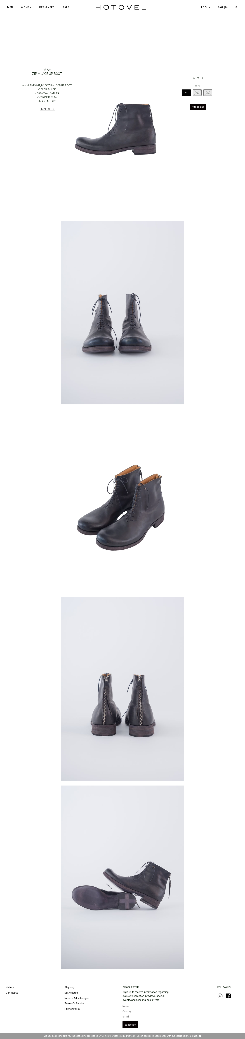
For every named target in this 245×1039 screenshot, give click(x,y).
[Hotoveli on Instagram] (218, 997)
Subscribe (130, 1024)
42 (197, 92)
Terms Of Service (74, 1003)
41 (186, 92)
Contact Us (11, 992)
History (9, 987)
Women (26, 7)
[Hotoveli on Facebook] (226, 997)
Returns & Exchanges (76, 998)
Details (193, 1036)
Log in (205, 7)
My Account (71, 992)
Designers (47, 7)
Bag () (223, 7)
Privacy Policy (72, 1008)
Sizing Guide (47, 109)
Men (10, 7)
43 (208, 92)
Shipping (69, 987)
